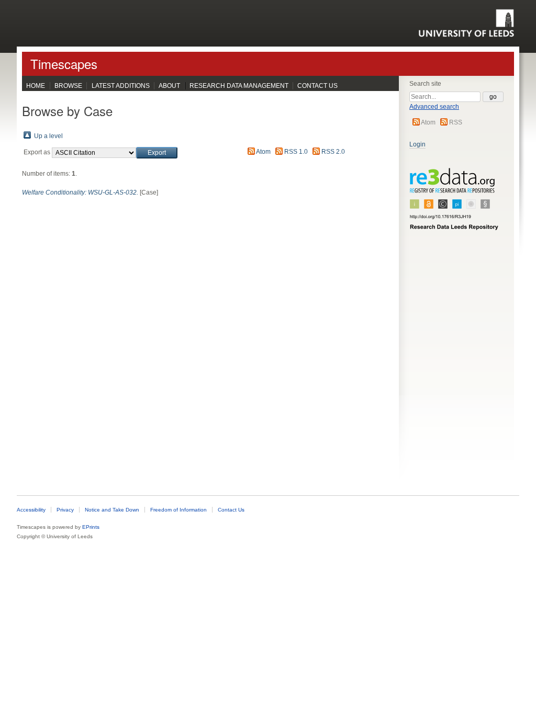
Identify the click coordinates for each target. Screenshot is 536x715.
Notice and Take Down (112, 510)
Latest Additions (121, 85)
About (169, 85)
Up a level (48, 136)
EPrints (90, 527)
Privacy (65, 510)
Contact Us (317, 85)
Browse (68, 85)
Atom (428, 122)
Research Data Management (238, 85)
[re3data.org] (454, 203)
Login (417, 144)
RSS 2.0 (333, 151)
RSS (455, 122)
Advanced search (434, 106)
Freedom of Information (178, 510)
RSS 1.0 (296, 151)
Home (35, 85)
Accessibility (31, 510)
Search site (425, 83)
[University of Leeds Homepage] (466, 23)
